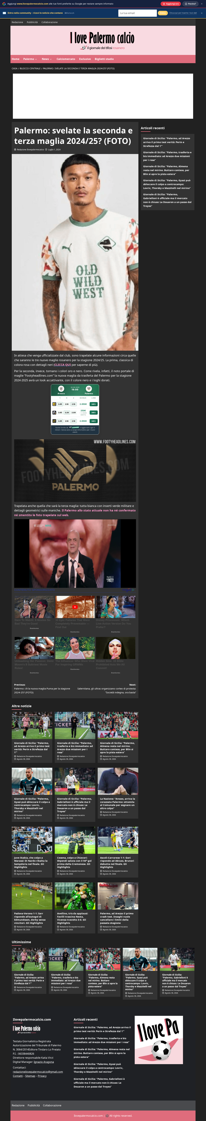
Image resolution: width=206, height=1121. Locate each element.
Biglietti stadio (104, 59)
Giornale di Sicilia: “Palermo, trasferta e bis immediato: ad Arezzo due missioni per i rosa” (75, 747)
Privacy (42, 1076)
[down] (36, 59)
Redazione (17, 22)
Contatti (18, 1076)
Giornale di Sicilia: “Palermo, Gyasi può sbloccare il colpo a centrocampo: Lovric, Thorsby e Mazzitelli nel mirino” (32, 805)
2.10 (73, 404)
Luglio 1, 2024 (54, 149)
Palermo (28, 59)
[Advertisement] (103, 96)
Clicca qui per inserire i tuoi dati (183, 13)
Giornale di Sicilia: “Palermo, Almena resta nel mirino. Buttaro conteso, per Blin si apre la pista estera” (117, 747)
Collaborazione (50, 22)
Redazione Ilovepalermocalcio (30, 149)
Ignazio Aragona (44, 1062)
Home (15, 59)
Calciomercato (66, 59)
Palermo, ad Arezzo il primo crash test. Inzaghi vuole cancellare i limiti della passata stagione (116, 918)
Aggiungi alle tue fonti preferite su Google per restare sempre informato (60, 3)
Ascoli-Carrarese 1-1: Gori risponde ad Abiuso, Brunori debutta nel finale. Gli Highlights (117, 862)
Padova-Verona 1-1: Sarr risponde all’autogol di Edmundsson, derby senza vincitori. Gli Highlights (30, 918)
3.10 (67, 404)
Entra (163, 13)
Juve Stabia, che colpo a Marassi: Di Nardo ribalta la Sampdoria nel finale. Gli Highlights (30, 862)
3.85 (60, 404)
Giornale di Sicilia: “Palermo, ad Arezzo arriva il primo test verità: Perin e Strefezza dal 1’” (32, 747)
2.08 (74, 412)
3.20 (67, 412)
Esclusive (85, 59)
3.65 (60, 412)
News (45, 59)
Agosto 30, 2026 (23, 759)
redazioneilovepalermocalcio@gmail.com (38, 1071)
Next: (106, 688)
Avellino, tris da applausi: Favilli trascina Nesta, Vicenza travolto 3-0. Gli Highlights (72, 918)
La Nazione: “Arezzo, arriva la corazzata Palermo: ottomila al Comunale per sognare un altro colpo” (117, 803)
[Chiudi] (201, 3)
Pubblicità (32, 22)
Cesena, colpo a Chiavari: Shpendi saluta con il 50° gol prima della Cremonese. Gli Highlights (74, 862)
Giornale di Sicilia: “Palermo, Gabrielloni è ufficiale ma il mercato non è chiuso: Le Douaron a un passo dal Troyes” (74, 805)
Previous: (42, 688)
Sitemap (30, 1076)
